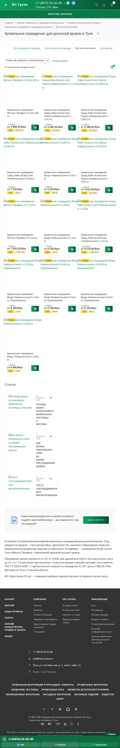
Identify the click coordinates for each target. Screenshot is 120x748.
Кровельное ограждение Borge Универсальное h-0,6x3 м (60, 175)
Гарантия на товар (71, 615)
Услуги (9, 618)
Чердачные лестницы (24, 690)
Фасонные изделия (86, 694)
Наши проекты (14, 611)
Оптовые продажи (99, 615)
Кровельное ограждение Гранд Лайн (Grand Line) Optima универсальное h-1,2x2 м (57, 115)
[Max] (73, 3)
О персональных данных (103, 624)
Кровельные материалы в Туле (43, 720)
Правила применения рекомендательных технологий (101, 639)
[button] (35, 127)
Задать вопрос (96, 520)
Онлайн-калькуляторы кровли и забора (15, 627)
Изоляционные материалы (23, 694)
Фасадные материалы (57, 694)
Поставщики (97, 610)
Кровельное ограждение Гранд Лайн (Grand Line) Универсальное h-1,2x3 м (94, 237)
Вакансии (38, 610)
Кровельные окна (53, 690)
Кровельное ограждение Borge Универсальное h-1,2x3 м (60, 237)
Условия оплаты (70, 605)
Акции (8, 636)
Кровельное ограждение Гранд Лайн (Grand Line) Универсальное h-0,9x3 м (20, 175)
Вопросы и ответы (100, 619)
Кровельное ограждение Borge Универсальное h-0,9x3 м (23, 356)
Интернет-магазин (60, 14)
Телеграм (52, 709)
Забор (60, 699)
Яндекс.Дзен (76, 709)
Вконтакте (44, 709)
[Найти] (96, 5)
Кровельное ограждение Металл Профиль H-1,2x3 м (22, 236)
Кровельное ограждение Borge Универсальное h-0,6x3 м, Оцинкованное (60, 297)
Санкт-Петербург (48, 672)
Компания (40, 599)
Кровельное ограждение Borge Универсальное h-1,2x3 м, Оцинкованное (23, 297)
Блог (93, 605)
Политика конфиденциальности (101, 630)
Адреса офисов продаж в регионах (45, 625)
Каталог (10, 599)
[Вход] (104, 5)
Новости (37, 605)
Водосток (108, 694)
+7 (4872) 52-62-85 (48, 3)
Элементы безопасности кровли (88, 690)
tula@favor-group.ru (43, 658)
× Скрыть (111, 734)
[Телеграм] (68, 3)
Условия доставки (71, 610)
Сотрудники (39, 632)
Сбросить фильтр (60, 61)
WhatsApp (60, 709)
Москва (41, 7)
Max (68, 709)
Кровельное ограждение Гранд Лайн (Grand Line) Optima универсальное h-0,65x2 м (94, 115)
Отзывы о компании (43, 615)
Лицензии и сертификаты (45, 619)
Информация (99, 599)
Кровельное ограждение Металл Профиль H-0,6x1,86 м (22, 113)
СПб (48, 7)
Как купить (69, 599)
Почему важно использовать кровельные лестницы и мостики (45, 414)
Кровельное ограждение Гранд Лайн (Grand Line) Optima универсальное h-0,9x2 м (94, 177)
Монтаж (9, 605)
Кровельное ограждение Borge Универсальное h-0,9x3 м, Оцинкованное (96, 297)
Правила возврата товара (71, 621)
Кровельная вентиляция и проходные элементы (43, 685)
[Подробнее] (51, 398)
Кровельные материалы (92, 685)
